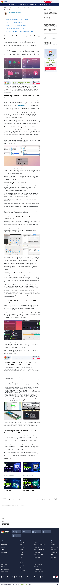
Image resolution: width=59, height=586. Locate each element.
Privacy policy (54, 552)
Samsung (22, 547)
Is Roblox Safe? (26, 473)
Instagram (31, 576)
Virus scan (36, 566)
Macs (18, 42)
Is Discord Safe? (7, 473)
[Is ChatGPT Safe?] (12, 488)
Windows (22, 560)
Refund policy (54, 550)
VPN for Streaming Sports (39, 544)
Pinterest (37, 576)
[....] (4, 1)
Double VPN (3, 549)
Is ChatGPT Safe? (7, 490)
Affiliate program (54, 547)
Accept (30, 584)
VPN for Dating (37, 557)
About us (53, 544)
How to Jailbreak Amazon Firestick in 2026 (11, 499)
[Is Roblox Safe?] (31, 472)
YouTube (24, 576)
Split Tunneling (4, 544)
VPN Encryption (4, 550)
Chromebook (22, 565)
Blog (52, 559)
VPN (17, 4)
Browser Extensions (24, 550)
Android (21, 544)
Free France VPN (4, 571)
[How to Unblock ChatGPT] (31, 488)
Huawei (21, 549)
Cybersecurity (32, 4)
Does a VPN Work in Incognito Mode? (48, 43)
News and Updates (42, 4)
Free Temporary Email (38, 571)
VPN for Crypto (37, 555)
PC (20, 559)
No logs (2, 542)
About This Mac (21, 105)
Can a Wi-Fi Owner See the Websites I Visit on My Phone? (50, 13)
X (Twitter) (18, 576)
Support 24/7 (53, 555)
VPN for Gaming (37, 547)
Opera (21, 557)
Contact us (53, 542)
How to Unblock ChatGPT (28, 490)
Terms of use (53, 549)
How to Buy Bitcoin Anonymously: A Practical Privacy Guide (49, 18)
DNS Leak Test (37, 562)
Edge (21, 555)
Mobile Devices (23, 542)
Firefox (21, 554)
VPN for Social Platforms (39, 549)
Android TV (22, 570)
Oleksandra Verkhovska (15, 12)
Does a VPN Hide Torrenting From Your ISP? (50, 30)
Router (21, 567)
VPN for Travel (37, 552)
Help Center (53, 557)
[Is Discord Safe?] (12, 472)
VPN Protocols (4, 552)
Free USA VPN (4, 564)
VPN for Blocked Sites (38, 554)
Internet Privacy (24, 4)
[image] (5, 531)
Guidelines (11, 4)
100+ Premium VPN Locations (7, 572)
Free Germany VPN (5, 569)
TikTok (43, 576)
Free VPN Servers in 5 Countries (7, 562)
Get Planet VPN (48, 1)
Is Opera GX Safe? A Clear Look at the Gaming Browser (50, 25)
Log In (54, 1)
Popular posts (48, 9)
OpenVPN (22, 569)
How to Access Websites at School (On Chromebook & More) (50, 36)
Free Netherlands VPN (5, 567)
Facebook (11, 576)
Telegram (4, 576)
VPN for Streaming (38, 542)
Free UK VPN (3, 566)
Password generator (38, 569)
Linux (21, 564)
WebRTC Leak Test (38, 564)
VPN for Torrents (37, 550)
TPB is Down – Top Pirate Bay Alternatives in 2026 (46, 499)
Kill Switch (3, 547)
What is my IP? (37, 567)
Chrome (21, 552)
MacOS (21, 562)
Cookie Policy (24, 584)
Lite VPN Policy (54, 554)
